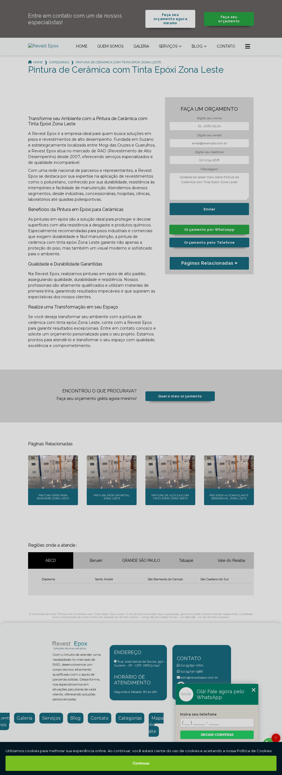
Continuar (141, 763)
